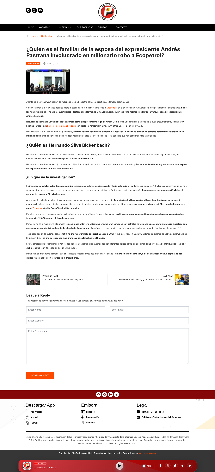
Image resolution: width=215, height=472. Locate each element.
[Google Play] (189, 465)
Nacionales (46, 36)
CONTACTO (121, 27)
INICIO (31, 27)
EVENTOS (102, 27)
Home (33, 36)
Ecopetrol (111, 107)
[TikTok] (175, 465)
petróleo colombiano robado (61, 126)
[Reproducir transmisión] (119, 466)
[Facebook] (160, 465)
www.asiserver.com (147, 453)
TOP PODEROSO (85, 27)
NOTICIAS (64, 27)
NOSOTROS (44, 27)
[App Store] (182, 465)
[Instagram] (168, 465)
